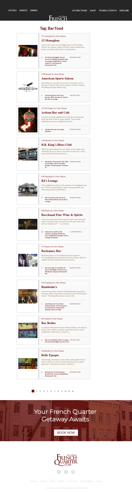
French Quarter (50, 95)
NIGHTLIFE (23, 31)
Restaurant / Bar (51, 65)
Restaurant (49, 372)
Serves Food (60, 198)
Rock (61, 200)
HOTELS (12, 10)
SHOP (93, 10)
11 (69, 391)
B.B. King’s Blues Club (56, 144)
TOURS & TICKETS (108, 10)
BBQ (52, 97)
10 (65, 391)
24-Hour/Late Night (52, 57)
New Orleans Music (52, 200)
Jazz (46, 236)
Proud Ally (53, 59)
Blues (52, 163)
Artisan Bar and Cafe (55, 112)
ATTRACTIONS (79, 10)
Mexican (48, 310)
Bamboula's (49, 286)
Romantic (54, 237)
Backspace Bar (51, 250)
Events (43, 481)
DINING (34, 10)
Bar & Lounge (53, 99)
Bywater (48, 131)
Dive (53, 198)
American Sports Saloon (57, 78)
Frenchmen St (56, 63)
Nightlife (72, 481)
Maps (52, 481)
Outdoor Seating (51, 234)
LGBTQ (99, 481)
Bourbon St (49, 374)
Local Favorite (57, 232)
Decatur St (58, 97)
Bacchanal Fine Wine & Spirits (62, 214)
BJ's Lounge (49, 180)
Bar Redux (48, 323)
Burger (47, 97)
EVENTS (23, 10)
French (56, 374)
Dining (61, 481)
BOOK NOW (66, 432)
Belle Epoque (50, 355)
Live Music (48, 304)
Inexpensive (49, 129)
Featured (48, 232)
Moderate (61, 59)
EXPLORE (124, 10)
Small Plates (56, 61)
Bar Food (60, 95)
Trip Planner (86, 481)
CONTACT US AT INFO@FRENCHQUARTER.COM (66, 488)
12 (72, 391)
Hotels (33, 481)
